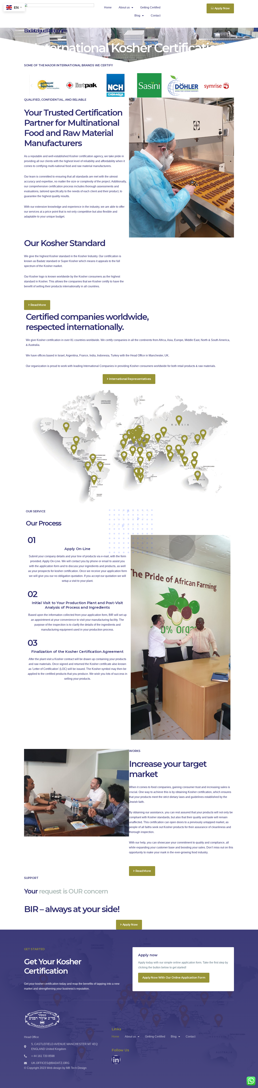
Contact (155, 15)
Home (108, 7)
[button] (31, 85)
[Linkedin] (116, 1059)
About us (124, 7)
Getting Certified (150, 7)
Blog (137, 15)
